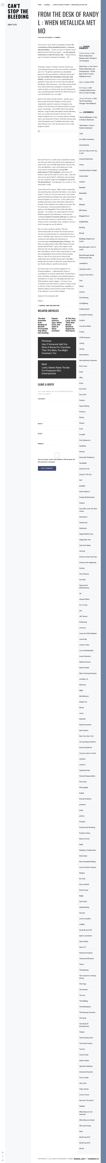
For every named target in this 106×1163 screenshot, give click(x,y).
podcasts (82, 805)
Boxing (81, 233)
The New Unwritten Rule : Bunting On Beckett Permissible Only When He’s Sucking (43, 325)
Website (40, 444)
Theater (82, 1032)
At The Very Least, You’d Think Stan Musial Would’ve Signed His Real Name (70, 324)
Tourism (82, 1049)
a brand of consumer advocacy (55, 217)
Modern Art (83, 702)
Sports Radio (83, 941)
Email (40, 434)
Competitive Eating (85, 315)
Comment (42, 399)
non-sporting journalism (87, 742)
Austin (81, 165)
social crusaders (85, 919)
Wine (81, 1131)
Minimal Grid (79, 1159)
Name (40, 424)
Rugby (81, 896)
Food (81, 429)
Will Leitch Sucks (85, 1126)
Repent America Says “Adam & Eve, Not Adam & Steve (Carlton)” (57, 324)
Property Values (84, 833)
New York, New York (52, 305)
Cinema (82, 292)
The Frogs (82, 984)
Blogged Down (84, 216)
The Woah (82, 1018)
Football (82, 434)
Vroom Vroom (84, 1095)
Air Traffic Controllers (86, 139)
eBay (81, 377)
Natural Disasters (85, 725)
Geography (83, 463)
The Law (82, 995)
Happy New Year (85, 540)
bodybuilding (83, 222)
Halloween (83, 528)
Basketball (83, 193)
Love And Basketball (86, 651)
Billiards (82, 205)
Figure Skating (84, 406)
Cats (81, 280)
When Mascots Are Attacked (85, 1113)
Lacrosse (82, 628)
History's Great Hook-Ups (88, 557)
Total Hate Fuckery (85, 1043)
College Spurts (84, 309)
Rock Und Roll (84, 884)
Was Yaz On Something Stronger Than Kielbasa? (88, 101)
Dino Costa (83, 366)
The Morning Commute (87, 1012)
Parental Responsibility (87, 776)
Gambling (82, 446)
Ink (80, 593)
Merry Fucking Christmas (88, 673)
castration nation (85, 269)
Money (81, 708)
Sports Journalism (85, 936)
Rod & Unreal (83, 890)
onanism (82, 765)
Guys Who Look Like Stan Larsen (88, 510)
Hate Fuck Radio (85, 545)
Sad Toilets (83, 901)
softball (82, 924)
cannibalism (83, 263)
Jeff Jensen (83, 616)
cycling (81, 349)
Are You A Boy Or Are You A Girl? (88, 152)
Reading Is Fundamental (87, 850)
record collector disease (87, 867)
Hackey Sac (83, 523)
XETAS (81, 1149)
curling (81, 343)
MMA (81, 690)
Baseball (43, 305)
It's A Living (83, 605)
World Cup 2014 (84, 1143)
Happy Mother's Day (86, 534)
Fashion (82, 400)
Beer (80, 199)
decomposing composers (88, 360)
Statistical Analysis (86, 953)
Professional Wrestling (87, 827)
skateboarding (84, 907)
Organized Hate (84, 770)
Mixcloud (82, 685)
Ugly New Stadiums (86, 1066)
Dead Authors (84, 355)
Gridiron (82, 503)
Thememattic (93, 1159)
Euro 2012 (82, 389)
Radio (81, 844)
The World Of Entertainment (84, 1025)
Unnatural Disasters (86, 1072)
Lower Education (85, 656)
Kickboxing (83, 622)
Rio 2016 (82, 879)
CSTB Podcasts (84, 338)
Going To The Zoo (85, 474)
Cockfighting (83, 303)
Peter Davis (83, 66)
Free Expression (84, 440)
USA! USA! (83, 1083)
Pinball (81, 793)
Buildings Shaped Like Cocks (86, 240)
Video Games (84, 1089)
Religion (82, 873)
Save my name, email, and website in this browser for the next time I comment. (56, 461)
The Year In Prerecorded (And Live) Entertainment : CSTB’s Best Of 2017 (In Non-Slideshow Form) (88, 71)
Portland (82, 822)
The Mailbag (83, 1001)
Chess (81, 286)
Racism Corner (84, 839)
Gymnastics (83, 517)
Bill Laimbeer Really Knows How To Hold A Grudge (87, 90)
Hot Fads (82, 580)
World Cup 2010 (84, 1137)
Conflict (82, 320)
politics (81, 816)
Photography (83, 787)
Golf (80, 480)
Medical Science (85, 662)
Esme (81, 383)
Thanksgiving (83, 970)
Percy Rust (83, 782)
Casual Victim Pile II (86, 275)
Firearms (82, 412)
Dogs (81, 372)
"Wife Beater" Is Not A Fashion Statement (86, 127)
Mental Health (84, 668)
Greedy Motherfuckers (87, 497)
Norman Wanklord (85, 747)
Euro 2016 (82, 395)
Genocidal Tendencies (87, 457)
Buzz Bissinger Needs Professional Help (86, 256)
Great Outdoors (84, 492)
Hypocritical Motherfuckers (84, 586)
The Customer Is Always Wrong (87, 977)
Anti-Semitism (84, 145)
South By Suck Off (85, 930)
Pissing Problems (85, 799)
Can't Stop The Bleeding (18, 11)
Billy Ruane (83, 210)
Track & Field (83, 1055)
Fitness (81, 423)
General (82, 452)
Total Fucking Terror (86, 1038)
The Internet (83, 990)
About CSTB (12, 24)
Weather (82, 1106)
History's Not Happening (87, 562)
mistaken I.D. (83, 679)
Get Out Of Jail (84, 469)
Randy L (58, 37)
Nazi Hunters (83, 730)
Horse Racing (84, 574)
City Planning (83, 298)
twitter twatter (84, 1060)
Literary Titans (84, 645)
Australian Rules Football (88, 170)
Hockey (82, 568)
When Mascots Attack (87, 1120)
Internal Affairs (84, 599)
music (81, 713)
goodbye (82, 486)
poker (81, 810)
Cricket (81, 332)
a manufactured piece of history (59, 241)
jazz (80, 611)
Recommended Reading (87, 862)
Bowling (82, 227)
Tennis (81, 964)
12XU (81, 134)
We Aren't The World (86, 1100)
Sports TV (82, 947)
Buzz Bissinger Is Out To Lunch (87, 248)
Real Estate (83, 856)
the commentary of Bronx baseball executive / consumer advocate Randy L (56, 47)
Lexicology (83, 639)
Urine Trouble (84, 1078)
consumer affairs (85, 326)
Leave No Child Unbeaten (88, 633)
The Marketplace (85, 1007)
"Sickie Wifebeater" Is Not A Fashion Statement (88, 118)
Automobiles (83, 176)
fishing (81, 417)
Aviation (82, 182)
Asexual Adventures (86, 159)
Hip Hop (82, 551)
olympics (82, 759)
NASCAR (82, 719)
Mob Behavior (84, 696)
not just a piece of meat (87, 753)
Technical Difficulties (86, 959)
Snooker (82, 913)
